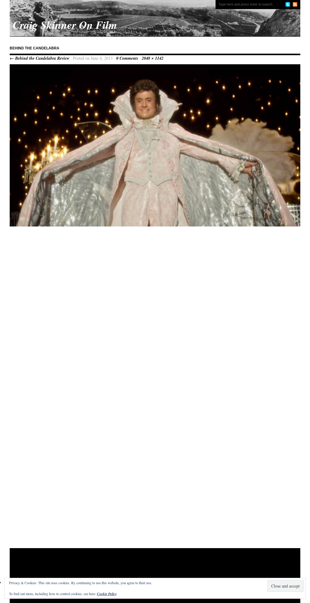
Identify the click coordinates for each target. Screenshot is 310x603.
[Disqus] (155, 308)
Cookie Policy (107, 593)
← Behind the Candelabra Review (39, 58)
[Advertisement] (126, 567)
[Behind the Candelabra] (155, 225)
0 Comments (127, 58)
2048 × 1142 (152, 58)
